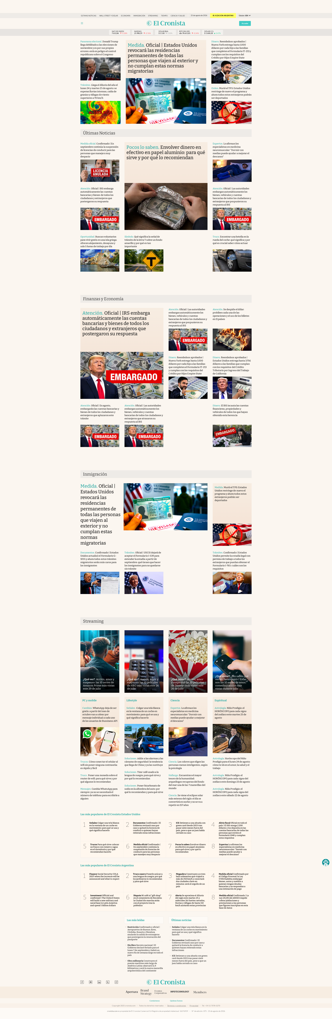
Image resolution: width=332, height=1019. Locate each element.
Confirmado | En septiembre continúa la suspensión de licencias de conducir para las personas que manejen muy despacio (147, 849)
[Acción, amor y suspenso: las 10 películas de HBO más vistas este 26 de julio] (144, 661)
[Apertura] (132, 992)
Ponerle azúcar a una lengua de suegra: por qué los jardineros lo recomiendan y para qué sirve (148, 878)
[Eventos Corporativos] (160, 992)
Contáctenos (155, 1001)
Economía (125, 16)
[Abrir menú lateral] (82, 23)
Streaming (153, 16)
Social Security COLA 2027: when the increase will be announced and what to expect (104, 876)
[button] (325, 862)
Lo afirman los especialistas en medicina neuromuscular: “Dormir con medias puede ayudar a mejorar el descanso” (233, 849)
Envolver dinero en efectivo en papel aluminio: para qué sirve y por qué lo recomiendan (190, 848)
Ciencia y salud (178, 16)
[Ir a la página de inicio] (166, 23)
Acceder (245, 23)
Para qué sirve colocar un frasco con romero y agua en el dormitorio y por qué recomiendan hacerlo (104, 848)
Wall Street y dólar (108, 16)
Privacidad (194, 1006)
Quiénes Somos (176, 1001)
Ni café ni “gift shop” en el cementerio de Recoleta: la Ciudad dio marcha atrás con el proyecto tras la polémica (147, 900)
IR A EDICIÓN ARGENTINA (223, 16)
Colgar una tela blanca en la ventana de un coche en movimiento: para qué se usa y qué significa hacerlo (104, 827)
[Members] (199, 992)
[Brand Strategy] (146, 992)
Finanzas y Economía (103, 298)
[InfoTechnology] (180, 992)
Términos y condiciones (176, 1006)
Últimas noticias (88, 16)
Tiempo (164, 16)
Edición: (243, 16)
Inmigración (139, 16)
